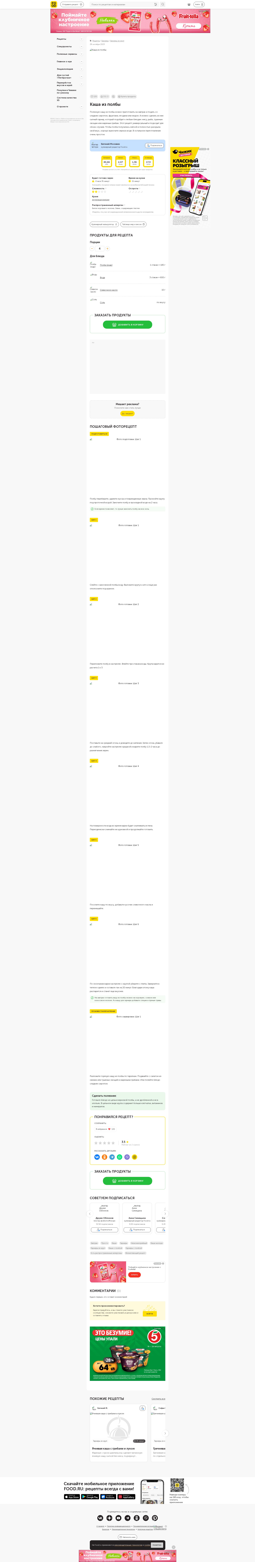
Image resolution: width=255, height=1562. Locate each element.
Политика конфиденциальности (119, 1526)
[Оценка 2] (100, 1143)
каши (114, 1243)
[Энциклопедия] (81, 69)
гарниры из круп (98, 1248)
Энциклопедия (65, 69)
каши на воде (157, 1243)
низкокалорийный (139, 1243)
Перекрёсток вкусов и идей (64, 83)
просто (104, 1243)
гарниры (123, 1243)
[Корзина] (189, 4)
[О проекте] (81, 106)
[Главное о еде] (81, 61)
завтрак (94, 1243)
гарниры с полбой (134, 1248)
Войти (150, 1314)
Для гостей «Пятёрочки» (64, 76)
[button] (90, 1214)
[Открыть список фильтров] (155, 4)
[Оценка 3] (104, 1143)
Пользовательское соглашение (144, 1526)
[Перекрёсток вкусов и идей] (81, 84)
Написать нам (129, 1537)
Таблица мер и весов (131, 224)
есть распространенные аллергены (106, 1253)
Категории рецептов (145, 1529)
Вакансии (105, 1529)
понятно (157, 1545)
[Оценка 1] (96, 1143)
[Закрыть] (166, 1526)
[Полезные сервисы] (81, 54)
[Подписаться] (142, 1408)
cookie (147, 1545)
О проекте (62, 106)
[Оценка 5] (113, 1143)
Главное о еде (64, 61)
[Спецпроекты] (81, 46)
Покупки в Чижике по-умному (66, 91)
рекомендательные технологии (128, 1545)
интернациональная (100, 200)
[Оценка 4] (109, 1143)
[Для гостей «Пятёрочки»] (81, 76)
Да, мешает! (127, 413)
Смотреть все (158, 1398)
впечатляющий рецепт (136, 1253)
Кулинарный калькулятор (103, 224)
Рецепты (61, 39)
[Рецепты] (81, 38)
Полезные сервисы (67, 54)
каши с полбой (115, 1248)
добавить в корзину (130, 324)
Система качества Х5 (66, 99)
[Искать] (162, 4)
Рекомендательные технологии (123, 1529)
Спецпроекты (64, 46)
